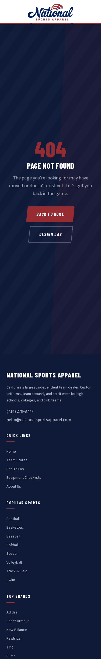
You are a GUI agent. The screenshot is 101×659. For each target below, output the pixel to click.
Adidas (12, 612)
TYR (9, 647)
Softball (12, 545)
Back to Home (50, 214)
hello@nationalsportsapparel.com (38, 420)
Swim (10, 580)
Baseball (13, 536)
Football (13, 519)
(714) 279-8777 (19, 411)
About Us (13, 486)
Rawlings (13, 638)
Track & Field (16, 571)
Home (11, 451)
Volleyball (14, 562)
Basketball (14, 527)
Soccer (12, 553)
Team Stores (16, 460)
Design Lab (50, 234)
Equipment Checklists (23, 477)
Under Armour (17, 621)
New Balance (16, 630)
